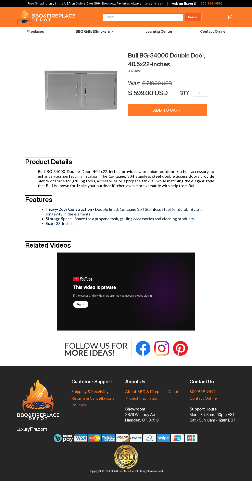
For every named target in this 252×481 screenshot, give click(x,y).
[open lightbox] (81, 90)
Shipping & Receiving (90, 391)
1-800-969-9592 (210, 3)
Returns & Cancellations (92, 398)
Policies (78, 404)
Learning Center (158, 31)
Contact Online (212, 31)
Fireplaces (35, 31)
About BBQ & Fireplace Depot (152, 391)
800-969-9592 (203, 391)
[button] (230, 17)
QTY (184, 93)
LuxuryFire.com (32, 429)
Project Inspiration (141, 398)
